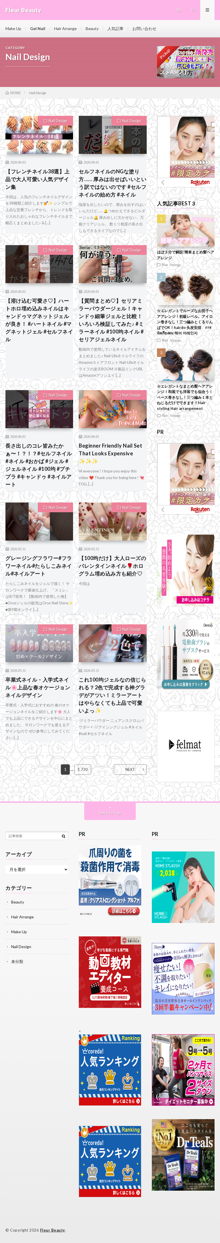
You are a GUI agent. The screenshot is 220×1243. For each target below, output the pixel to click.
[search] (63, 836)
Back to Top (110, 812)
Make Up (13, 28)
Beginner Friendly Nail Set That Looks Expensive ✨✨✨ (110, 453)
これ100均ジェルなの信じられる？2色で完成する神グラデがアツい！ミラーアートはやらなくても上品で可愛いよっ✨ (112, 695)
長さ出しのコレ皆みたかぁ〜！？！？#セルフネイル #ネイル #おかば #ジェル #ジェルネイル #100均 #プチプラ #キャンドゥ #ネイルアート (38, 464)
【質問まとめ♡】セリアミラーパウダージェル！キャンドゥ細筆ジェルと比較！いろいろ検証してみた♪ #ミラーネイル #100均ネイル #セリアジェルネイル (111, 319)
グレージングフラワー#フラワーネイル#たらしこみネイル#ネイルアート (38, 566)
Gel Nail (37, 28)
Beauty (92, 28)
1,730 (83, 769)
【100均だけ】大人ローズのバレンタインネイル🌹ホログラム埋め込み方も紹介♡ (112, 566)
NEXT (130, 769)
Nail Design (58, 120)
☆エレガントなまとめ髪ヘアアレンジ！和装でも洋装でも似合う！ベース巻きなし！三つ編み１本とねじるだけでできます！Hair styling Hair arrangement (185, 397)
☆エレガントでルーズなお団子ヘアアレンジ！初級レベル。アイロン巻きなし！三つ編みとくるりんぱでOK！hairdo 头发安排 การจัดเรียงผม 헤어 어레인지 (185, 321)
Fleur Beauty (52, 1230)
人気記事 (115, 28)
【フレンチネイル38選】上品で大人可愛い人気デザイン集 (37, 179)
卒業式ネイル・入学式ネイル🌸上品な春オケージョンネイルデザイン (37, 687)
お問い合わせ (144, 28)
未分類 (17, 961)
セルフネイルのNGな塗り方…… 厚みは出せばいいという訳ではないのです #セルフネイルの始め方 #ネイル (112, 183)
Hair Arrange (65, 28)
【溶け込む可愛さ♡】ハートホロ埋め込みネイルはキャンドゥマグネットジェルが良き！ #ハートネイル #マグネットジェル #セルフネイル (39, 319)
